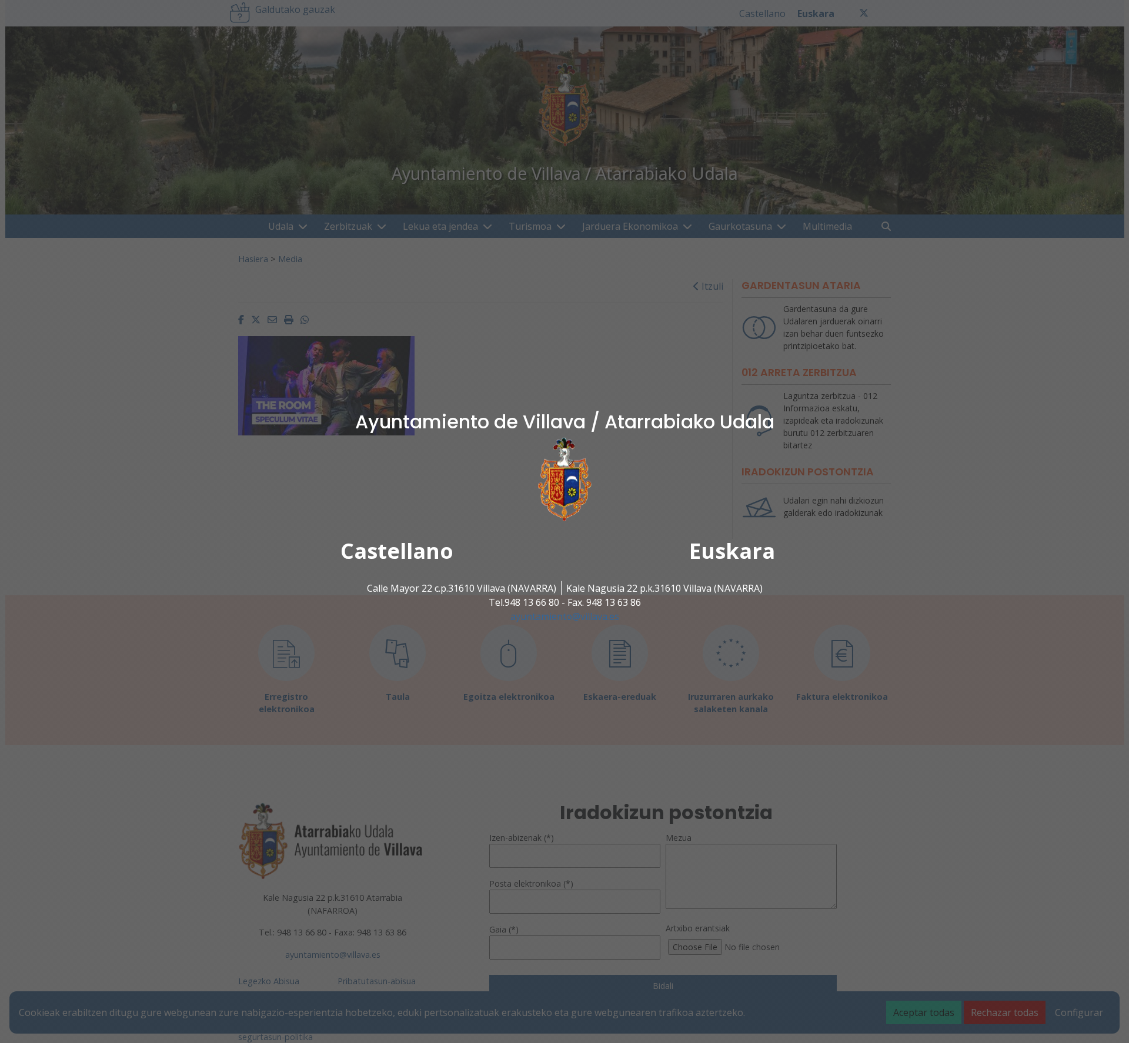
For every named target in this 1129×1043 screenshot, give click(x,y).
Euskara (732, 550)
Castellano (396, 550)
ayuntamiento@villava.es (564, 616)
